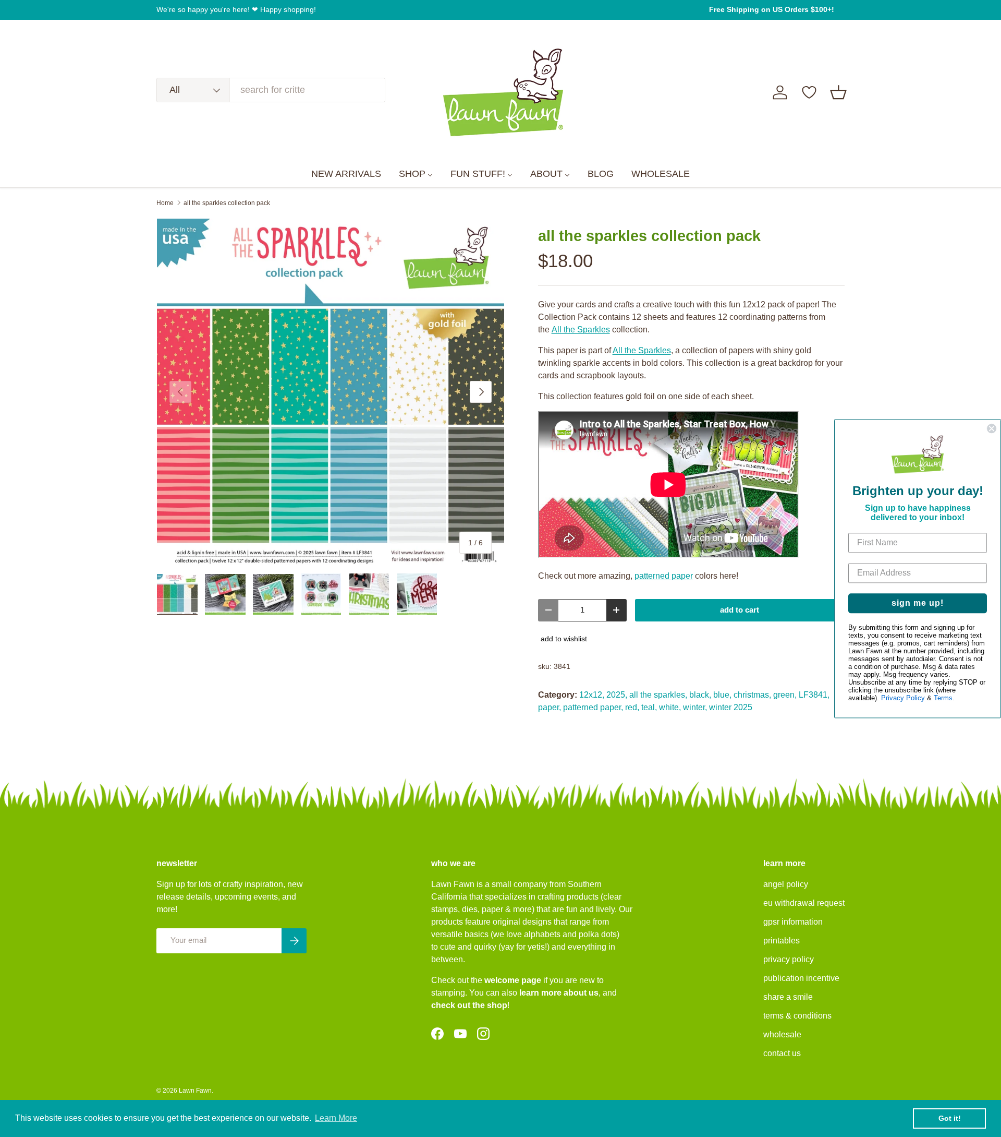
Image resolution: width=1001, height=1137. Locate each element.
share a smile (788, 996)
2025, (616, 694)
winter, (695, 707)
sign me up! (918, 603)
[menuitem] (346, 174)
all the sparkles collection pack (227, 203)
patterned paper (663, 575)
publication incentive (801, 978)
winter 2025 (730, 707)
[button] (838, 92)
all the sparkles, (658, 694)
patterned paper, (593, 707)
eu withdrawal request (804, 903)
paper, (549, 707)
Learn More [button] (336, 1118)
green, (785, 694)
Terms (943, 698)
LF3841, (814, 694)
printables (781, 940)
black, (700, 694)
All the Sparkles (581, 329)
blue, (722, 694)
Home (165, 203)
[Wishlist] (809, 92)
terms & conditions (797, 1015)
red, (632, 707)
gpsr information (793, 921)
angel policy (785, 884)
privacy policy (788, 959)
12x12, (591, 694)
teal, (649, 707)
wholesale (782, 1034)
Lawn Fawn (195, 1090)
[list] (330, 392)
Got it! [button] (949, 1118)
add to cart (739, 610)
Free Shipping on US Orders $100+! (771, 9)
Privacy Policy (903, 698)
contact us (782, 1053)
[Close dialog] (991, 428)
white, (670, 707)
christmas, (752, 694)
